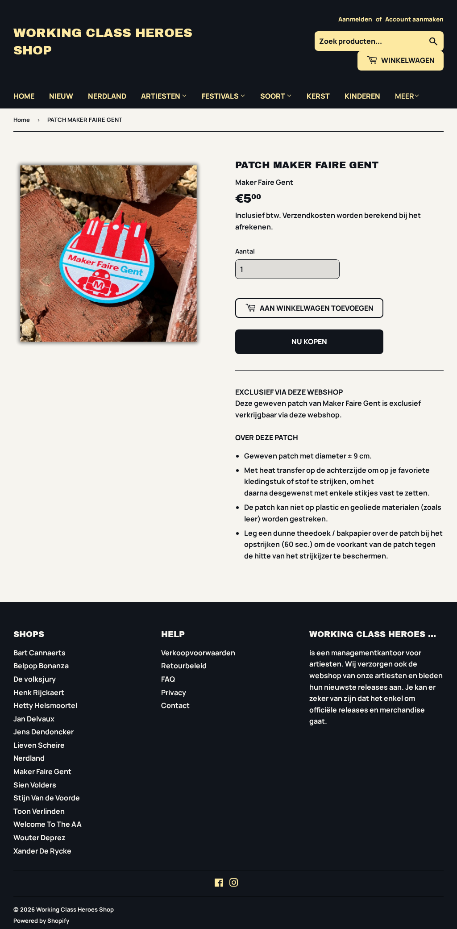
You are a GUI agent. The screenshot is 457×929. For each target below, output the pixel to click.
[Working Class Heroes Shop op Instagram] (233, 883)
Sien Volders (34, 785)
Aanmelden (355, 19)
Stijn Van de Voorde (46, 798)
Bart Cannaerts (39, 653)
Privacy (173, 692)
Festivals (221, 96)
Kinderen (362, 96)
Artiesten (161, 96)
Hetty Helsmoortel (45, 705)
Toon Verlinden (39, 811)
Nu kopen (309, 341)
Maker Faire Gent (42, 771)
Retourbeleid (184, 666)
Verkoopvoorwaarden (198, 653)
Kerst (318, 96)
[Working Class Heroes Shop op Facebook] (219, 883)
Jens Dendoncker (43, 732)
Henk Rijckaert (38, 692)
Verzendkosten (309, 215)
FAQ (168, 679)
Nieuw (61, 96)
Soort (273, 96)
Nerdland (107, 96)
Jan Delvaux (33, 719)
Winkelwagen (407, 60)
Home (23, 96)
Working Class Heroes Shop (102, 41)
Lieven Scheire (39, 745)
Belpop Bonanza (41, 666)
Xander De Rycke (42, 851)
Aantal (245, 251)
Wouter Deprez (39, 837)
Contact (175, 705)
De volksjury (34, 679)
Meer (404, 96)
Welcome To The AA (47, 824)
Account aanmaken (414, 19)
